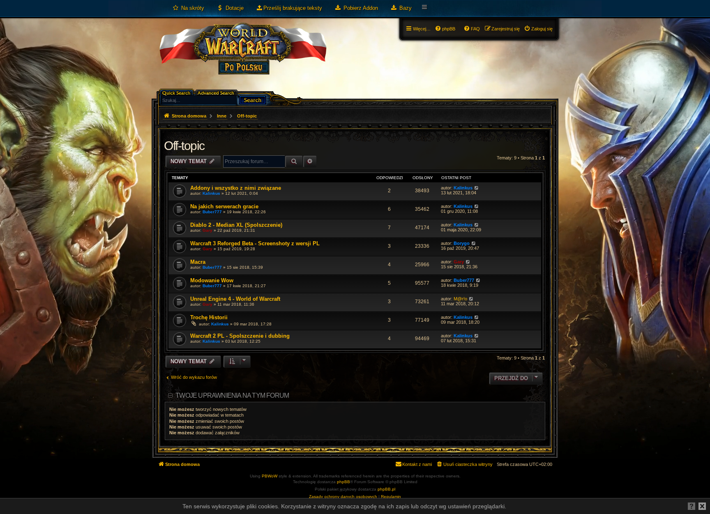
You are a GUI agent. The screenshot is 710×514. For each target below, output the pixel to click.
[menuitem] (188, 8)
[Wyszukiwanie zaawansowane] (217, 92)
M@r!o (460, 298)
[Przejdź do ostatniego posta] (476, 187)
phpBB (343, 481)
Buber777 (212, 212)
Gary (207, 230)
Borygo (462, 243)
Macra (197, 262)
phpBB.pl (386, 489)
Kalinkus (211, 193)
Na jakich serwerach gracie (224, 206)
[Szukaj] (252, 99)
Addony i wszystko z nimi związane (235, 188)
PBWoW (269, 476)
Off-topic (184, 145)
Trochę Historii (209, 317)
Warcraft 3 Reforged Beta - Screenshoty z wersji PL (255, 243)
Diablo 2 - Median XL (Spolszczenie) (236, 225)
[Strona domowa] (243, 56)
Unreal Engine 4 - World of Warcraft (235, 299)
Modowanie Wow (211, 280)
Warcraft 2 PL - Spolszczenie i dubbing (240, 336)
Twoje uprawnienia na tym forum (232, 395)
